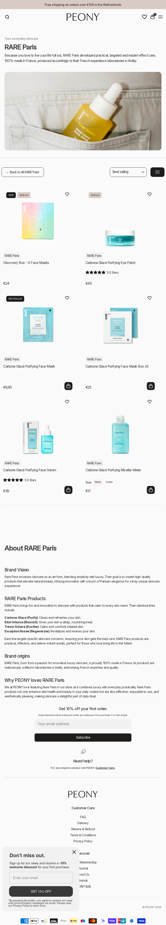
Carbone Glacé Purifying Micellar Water (113, 470)
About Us (83, 874)
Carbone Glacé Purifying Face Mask (29, 366)
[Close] (74, 852)
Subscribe (83, 737)
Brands (83, 880)
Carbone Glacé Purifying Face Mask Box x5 (117, 366)
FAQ (83, 817)
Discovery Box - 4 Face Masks (26, 263)
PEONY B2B (83, 886)
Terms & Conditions (83, 835)
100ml (98, 482)
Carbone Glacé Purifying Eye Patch (111, 263)
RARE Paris (12, 255)
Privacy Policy (82, 841)
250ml (109, 482)
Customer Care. (105, 768)
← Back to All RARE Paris (22, 172)
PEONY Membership (83, 862)
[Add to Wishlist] (67, 194)
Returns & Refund (83, 829)
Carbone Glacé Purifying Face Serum (29, 470)
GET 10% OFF (41, 891)
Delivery (83, 823)
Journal (83, 868)
